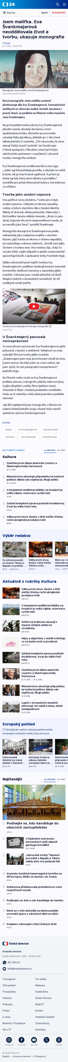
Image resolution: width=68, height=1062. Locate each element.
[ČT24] (9, 4)
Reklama (40, 985)
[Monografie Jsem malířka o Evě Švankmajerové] (34, 69)
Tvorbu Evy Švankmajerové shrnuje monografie (26, 326)
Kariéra (39, 1010)
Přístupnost (40, 1056)
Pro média (40, 979)
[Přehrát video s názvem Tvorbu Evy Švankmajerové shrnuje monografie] (34, 306)
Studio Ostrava (43, 997)
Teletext (7, 997)
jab (9, 43)
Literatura (9, 436)
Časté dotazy (42, 1023)
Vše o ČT (7, 1029)
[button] (34, 306)
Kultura (8, 429)
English (6, 1056)
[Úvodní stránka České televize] (16, 943)
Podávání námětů (44, 1016)
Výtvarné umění (50, 429)
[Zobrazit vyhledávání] (57, 4)
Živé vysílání (9, 985)
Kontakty (40, 1029)
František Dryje (50, 436)
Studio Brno (41, 991)
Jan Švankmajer (28, 436)
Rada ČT (39, 1004)
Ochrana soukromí (22, 1056)
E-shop (6, 1016)
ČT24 (5, 43)
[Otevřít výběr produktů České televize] (64, 4)
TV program (9, 979)
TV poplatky (9, 991)
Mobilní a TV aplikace (14, 1023)
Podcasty (7, 1004)
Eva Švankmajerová (28, 429)
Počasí (6, 1010)
